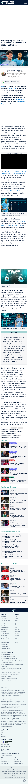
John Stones (19, 99)
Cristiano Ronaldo (5, 639)
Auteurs (14, 775)
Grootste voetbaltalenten (8, 683)
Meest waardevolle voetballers (9, 678)
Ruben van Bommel (6, 622)
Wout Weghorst (5, 624)
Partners (13, 768)
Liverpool (17, 640)
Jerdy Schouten (21, 221)
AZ (15, 622)
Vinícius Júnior (4, 644)
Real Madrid (17, 629)
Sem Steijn (4, 618)
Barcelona (5, 431)
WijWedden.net (4, 761)
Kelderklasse (17, 761)
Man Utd (17, 633)
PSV (2, 86)
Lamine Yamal (4, 646)
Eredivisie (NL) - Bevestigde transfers (11, 672)
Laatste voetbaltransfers (8, 654)
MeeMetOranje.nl (18, 763)
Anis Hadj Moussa (5, 620)
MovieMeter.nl (4, 759)
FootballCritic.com (18, 756)
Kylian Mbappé (5, 637)
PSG (16, 639)
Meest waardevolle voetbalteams (10, 680)
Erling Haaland (4, 629)
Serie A (20, 428)
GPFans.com (17, 758)
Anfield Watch (4, 763)
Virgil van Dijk (4, 631)
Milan (19, 431)
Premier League (14, 429)
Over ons (8, 768)
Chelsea (17, 635)
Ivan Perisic (4, 616)
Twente (16, 620)
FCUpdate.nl (4, 758)
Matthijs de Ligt (5, 642)
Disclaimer (22, 773)
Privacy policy (15, 773)
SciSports (16, 707)
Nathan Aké (12, 88)
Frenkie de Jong (5, 633)
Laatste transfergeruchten (8, 656)
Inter (16, 637)
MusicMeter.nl (17, 759)
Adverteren (19, 768)
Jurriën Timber (4, 640)
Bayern (16, 642)
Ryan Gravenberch (5, 648)
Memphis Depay (5, 627)
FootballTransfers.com (6, 755)
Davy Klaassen (4, 625)
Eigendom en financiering (8, 771)
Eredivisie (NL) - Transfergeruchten (10, 674)
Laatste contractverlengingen (9, 658)
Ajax (16, 624)
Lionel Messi (4, 635)
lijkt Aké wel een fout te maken (16, 191)
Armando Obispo (17, 225)
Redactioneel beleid (21, 771)
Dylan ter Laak (11, 70)
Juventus (17, 625)
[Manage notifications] (24, 780)
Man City (12, 431)
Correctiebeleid (7, 773)
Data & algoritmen (11, 769)
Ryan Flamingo (5, 225)
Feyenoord (17, 618)
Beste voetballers (6, 676)
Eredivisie (4, 429)
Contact (19, 769)
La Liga (14, 428)
